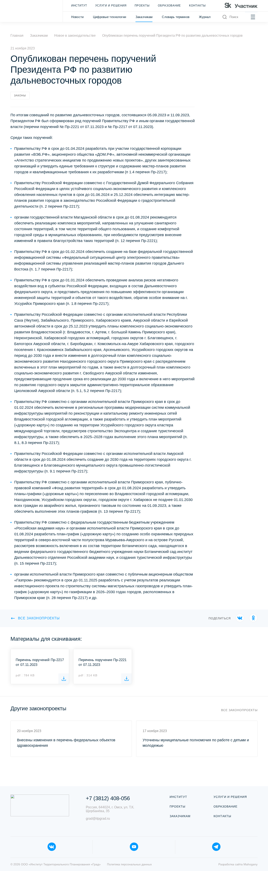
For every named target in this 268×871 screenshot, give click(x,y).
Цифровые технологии (109, 17)
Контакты (197, 5)
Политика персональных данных (129, 864)
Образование (169, 5)
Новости (77, 17)
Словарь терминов (175, 17)
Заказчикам (144, 17)
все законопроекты (39, 618)
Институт (79, 5)
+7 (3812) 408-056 (108, 798)
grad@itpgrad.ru (98, 818)
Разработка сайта (238, 864)
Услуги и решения (110, 5)
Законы (20, 95)
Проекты (142, 5)
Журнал (205, 17)
